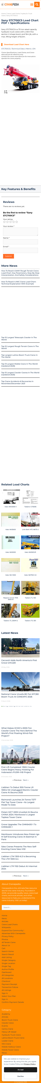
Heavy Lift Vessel (9, 1032)
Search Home (8, 951)
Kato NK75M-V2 (30, 575)
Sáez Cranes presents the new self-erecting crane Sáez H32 (19, 847)
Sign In (5, 993)
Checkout (6, 981)
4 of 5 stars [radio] (13, 222)
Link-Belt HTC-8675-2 (30, 529)
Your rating (8, 219)
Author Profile (8, 969)
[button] (31, 4)
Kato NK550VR (30, 552)
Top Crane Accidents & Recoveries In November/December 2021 (17, 382)
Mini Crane (6, 1044)
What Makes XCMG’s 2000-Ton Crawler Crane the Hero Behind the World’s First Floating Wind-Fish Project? (19, 732)
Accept (21, 1070)
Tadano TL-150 (30, 598)
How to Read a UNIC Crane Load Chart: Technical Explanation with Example (18, 283)
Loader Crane (7, 1041)
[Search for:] (20, 907)
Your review (8, 226)
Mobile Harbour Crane (11, 1047)
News (4, 918)
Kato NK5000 (11, 552)
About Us (6, 945)
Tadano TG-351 (30, 621)
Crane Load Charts (13, 13)
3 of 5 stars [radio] (10, 222)
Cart (3, 948)
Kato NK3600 (11, 529)
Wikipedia (6, 927)
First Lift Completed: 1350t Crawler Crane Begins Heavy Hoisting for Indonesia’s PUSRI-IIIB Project (18, 770)
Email (6, 247)
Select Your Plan (9, 996)
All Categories (8, 975)
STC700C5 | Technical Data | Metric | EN (18, 49)
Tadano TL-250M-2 (11, 621)
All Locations (7, 978)
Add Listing (7, 957)
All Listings (6, 990)
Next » (26, 780)
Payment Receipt (9, 984)
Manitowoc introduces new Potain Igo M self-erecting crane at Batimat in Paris (20, 837)
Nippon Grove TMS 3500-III (10, 598)
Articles (5, 921)
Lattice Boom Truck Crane (13, 1038)
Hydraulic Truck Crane (11, 1035)
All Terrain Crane (9, 942)
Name (6, 238)
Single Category (9, 960)
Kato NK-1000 (10, 575)
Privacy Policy (30, 1064)
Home (3, 13)
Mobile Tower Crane (10, 1050)
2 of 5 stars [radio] (7, 222)
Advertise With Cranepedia (13, 933)
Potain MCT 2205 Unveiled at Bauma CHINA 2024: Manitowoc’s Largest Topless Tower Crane (19, 814)
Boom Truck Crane (10, 1020)
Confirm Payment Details (13, 1002)
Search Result (8, 954)
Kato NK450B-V (11, 507)
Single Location (8, 963)
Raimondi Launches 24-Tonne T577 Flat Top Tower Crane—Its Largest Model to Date (18, 802)
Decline (20, 1076)
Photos (5, 939)
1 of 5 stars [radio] (4, 222)
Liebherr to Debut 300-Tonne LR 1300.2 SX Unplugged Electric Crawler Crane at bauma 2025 (19, 790)
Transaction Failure (10, 987)
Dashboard (6, 972)
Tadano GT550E (30, 507)
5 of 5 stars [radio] (16, 222)
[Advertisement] (20, 116)
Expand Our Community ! (13, 930)
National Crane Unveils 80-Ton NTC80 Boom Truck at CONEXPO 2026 (20, 695)
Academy (6, 1014)
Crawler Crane (8, 1023)
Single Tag (6, 966)
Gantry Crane (7, 1029)
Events (5, 1026)
